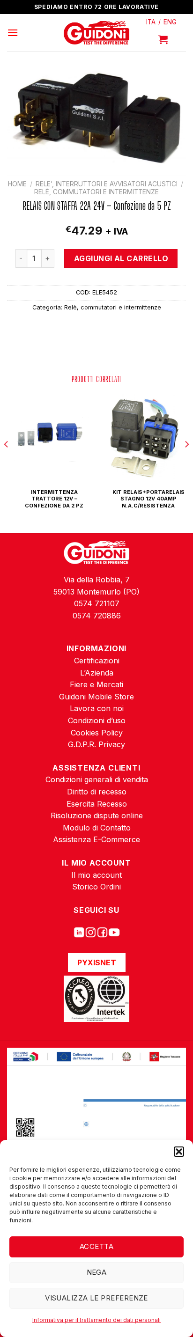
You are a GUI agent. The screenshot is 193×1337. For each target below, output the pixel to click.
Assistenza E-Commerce (96, 839)
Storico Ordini (96, 886)
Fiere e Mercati (96, 684)
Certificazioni (96, 660)
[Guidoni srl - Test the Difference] (97, 33)
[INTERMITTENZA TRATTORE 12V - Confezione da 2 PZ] (49, 436)
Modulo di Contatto (97, 827)
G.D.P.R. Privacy (96, 744)
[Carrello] (163, 39)
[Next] (186, 462)
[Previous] (6, 462)
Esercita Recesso (97, 803)
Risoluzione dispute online (97, 815)
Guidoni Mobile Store (96, 696)
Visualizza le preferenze (96, 1297)
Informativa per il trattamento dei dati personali (96, 1319)
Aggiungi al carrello (121, 258)
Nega (97, 1272)
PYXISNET (96, 962)
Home (17, 184)
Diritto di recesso (96, 791)
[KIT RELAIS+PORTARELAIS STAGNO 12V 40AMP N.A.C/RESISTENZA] (143, 436)
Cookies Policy (97, 732)
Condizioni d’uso (97, 720)
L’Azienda (96, 672)
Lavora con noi (97, 708)
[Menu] (12, 32)
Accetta (96, 1246)
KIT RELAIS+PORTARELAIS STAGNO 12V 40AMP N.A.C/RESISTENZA (148, 499)
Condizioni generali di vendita (96, 779)
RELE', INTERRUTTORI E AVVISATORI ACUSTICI (107, 184)
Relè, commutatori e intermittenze (96, 192)
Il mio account (96, 875)
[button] (179, 1151)
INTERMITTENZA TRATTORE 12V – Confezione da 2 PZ (54, 499)
